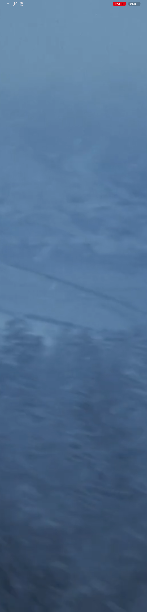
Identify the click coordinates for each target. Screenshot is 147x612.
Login (118, 4)
